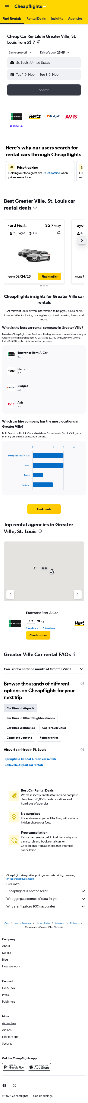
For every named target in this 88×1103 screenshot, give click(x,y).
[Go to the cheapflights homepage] (30, 6)
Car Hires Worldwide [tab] (21, 728)
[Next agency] (78, 594)
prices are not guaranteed (20, 878)
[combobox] (20, 52)
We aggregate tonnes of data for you (32, 899)
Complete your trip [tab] (19, 737)
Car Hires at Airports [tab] (20, 708)
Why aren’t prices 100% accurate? (31, 906)
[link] (44, 509)
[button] (7, 6)
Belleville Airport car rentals (24, 765)
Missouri (60, 923)
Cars (6, 923)
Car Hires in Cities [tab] (54, 728)
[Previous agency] (10, 594)
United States (43, 923)
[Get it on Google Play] (13, 1067)
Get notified (52, 173)
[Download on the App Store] (39, 1067)
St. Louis (74, 923)
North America (23, 923)
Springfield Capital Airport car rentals (30, 759)
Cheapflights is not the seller (26, 891)
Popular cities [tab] (49, 737)
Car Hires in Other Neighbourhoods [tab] (31, 718)
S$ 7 (31, 42)
